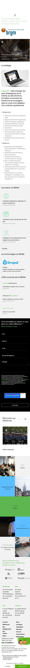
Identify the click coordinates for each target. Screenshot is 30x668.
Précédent (7, 78)
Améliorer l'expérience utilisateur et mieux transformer (14, 202)
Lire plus (4, 248)
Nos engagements (7, 628)
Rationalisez (20, 636)
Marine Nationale (8, 449)
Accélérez (19, 624)
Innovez (18, 631)
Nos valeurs (5, 632)
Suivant (22, 78)
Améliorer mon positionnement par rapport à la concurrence (14, 239)
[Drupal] (2, 41)
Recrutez (19, 629)
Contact (5, 622)
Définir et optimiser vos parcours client (13, 299)
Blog (17, 622)
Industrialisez (20, 634)
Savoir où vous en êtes (9, 311)
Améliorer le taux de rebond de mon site (15, 220)
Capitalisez (19, 627)
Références (6, 624)
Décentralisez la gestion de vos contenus (13, 286)
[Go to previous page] (20, 419)
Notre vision (4, 637)
